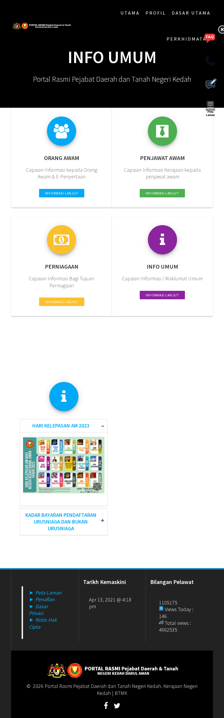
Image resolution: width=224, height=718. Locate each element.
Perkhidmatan (189, 39)
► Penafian (42, 599)
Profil (156, 13)
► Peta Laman (45, 592)
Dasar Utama (191, 13)
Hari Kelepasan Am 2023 (60, 425)
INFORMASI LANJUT (61, 193)
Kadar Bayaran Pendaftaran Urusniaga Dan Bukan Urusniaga (61, 522)
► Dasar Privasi (38, 609)
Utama (130, 13)
